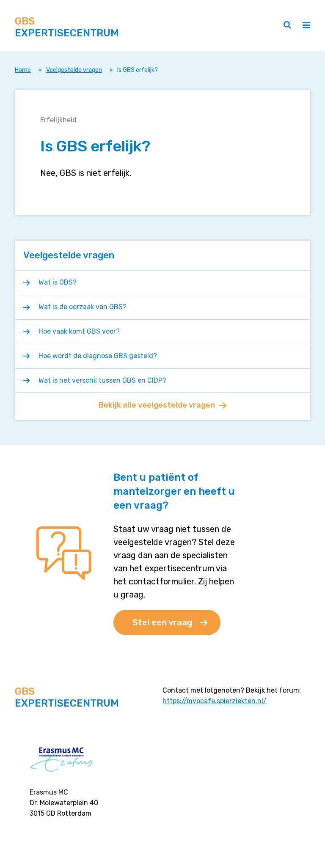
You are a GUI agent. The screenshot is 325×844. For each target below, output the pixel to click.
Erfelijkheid (58, 120)
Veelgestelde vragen (74, 70)
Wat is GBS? (58, 282)
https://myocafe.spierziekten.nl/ (214, 701)
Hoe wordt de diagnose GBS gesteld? (98, 356)
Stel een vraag (162, 622)
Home (23, 70)
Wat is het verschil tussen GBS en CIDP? (102, 380)
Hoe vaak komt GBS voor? (79, 331)
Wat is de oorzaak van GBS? (83, 307)
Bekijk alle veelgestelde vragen (157, 405)
